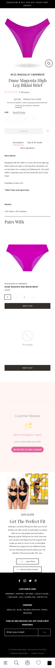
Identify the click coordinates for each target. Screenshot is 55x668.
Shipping (18, 105)
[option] (27, 36)
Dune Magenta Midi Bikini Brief (21, 286)
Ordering (9, 594)
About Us (11, 609)
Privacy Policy (37, 653)
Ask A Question (27, 148)
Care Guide (12, 597)
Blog (19, 609)
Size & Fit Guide (19, 112)
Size (6, 112)
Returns (29, 594)
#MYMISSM (27, 613)
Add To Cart (28, 306)
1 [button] (26, 65)
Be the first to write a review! (27, 449)
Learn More (27, 561)
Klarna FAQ (30, 597)
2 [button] (29, 66)
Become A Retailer (31, 609)
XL (33, 297)
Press (44, 609)
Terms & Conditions (19, 653)
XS (7, 119)
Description (18, 142)
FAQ (21, 597)
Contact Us (42, 597)
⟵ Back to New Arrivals (27, 569)
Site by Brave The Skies (37, 649)
